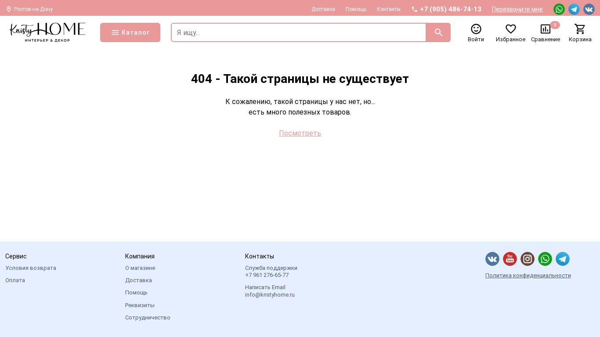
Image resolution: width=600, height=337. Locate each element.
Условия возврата (30, 268)
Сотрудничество (147, 317)
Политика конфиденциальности (528, 275)
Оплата (15, 280)
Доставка (323, 9)
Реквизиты (140, 305)
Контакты (389, 9)
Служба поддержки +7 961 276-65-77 (271, 271)
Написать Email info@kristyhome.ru (270, 291)
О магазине (140, 268)
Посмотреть (300, 133)
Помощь (356, 9)
